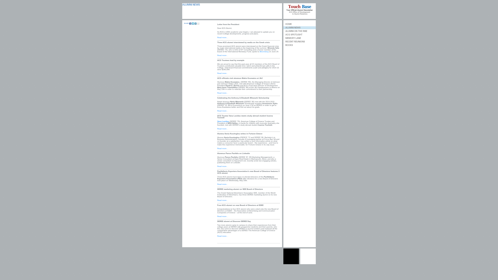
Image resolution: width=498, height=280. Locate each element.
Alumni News (292, 27)
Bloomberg (264, 52)
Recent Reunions (295, 41)
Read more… (222, 37)
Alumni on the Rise (296, 31)
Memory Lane (293, 38)
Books (289, 45)
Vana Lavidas (223, 121)
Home (288, 24)
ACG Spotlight (293, 34)
